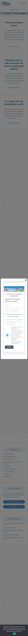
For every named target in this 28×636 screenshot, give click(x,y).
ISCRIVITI (9, 347)
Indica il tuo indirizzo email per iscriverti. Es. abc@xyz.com (12, 309)
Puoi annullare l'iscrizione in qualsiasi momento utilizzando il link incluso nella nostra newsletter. (14, 321)
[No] (26, 630)
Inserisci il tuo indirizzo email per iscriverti (12, 300)
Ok (14, 633)
